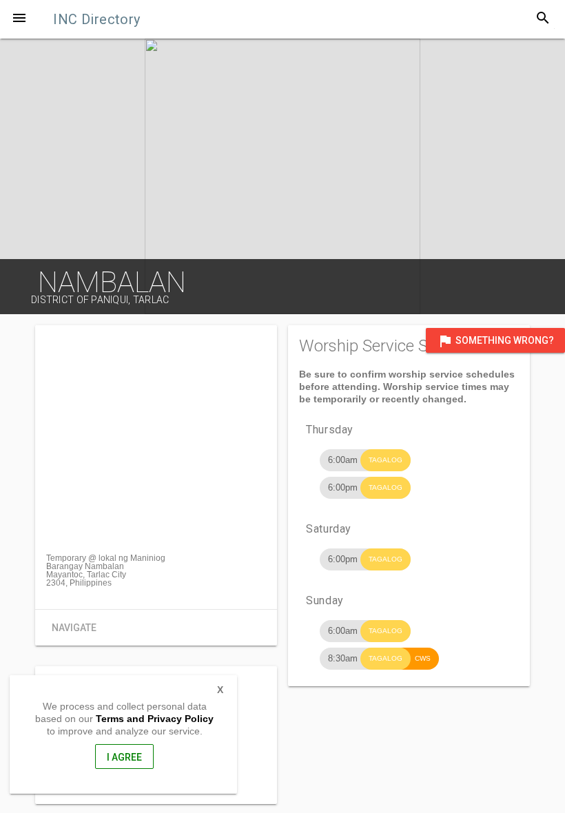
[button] (19, 19)
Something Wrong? (495, 341)
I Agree (124, 757)
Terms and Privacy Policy (155, 718)
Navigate (74, 627)
